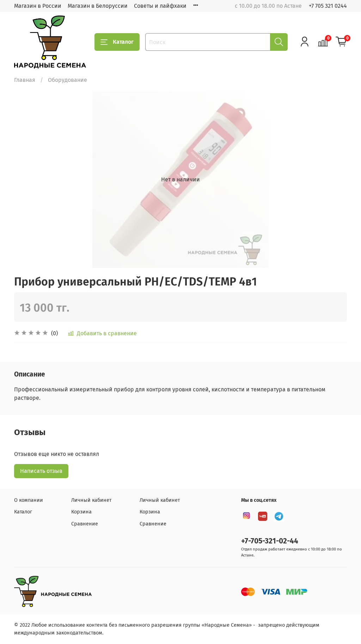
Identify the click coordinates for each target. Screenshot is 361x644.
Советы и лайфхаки (160, 5)
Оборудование (67, 80)
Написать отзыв (41, 471)
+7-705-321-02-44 (269, 541)
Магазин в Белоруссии (98, 5)
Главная (24, 80)
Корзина (81, 512)
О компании (28, 500)
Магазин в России (37, 5)
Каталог (123, 41)
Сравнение (84, 524)
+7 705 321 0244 (328, 5)
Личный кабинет (91, 500)
